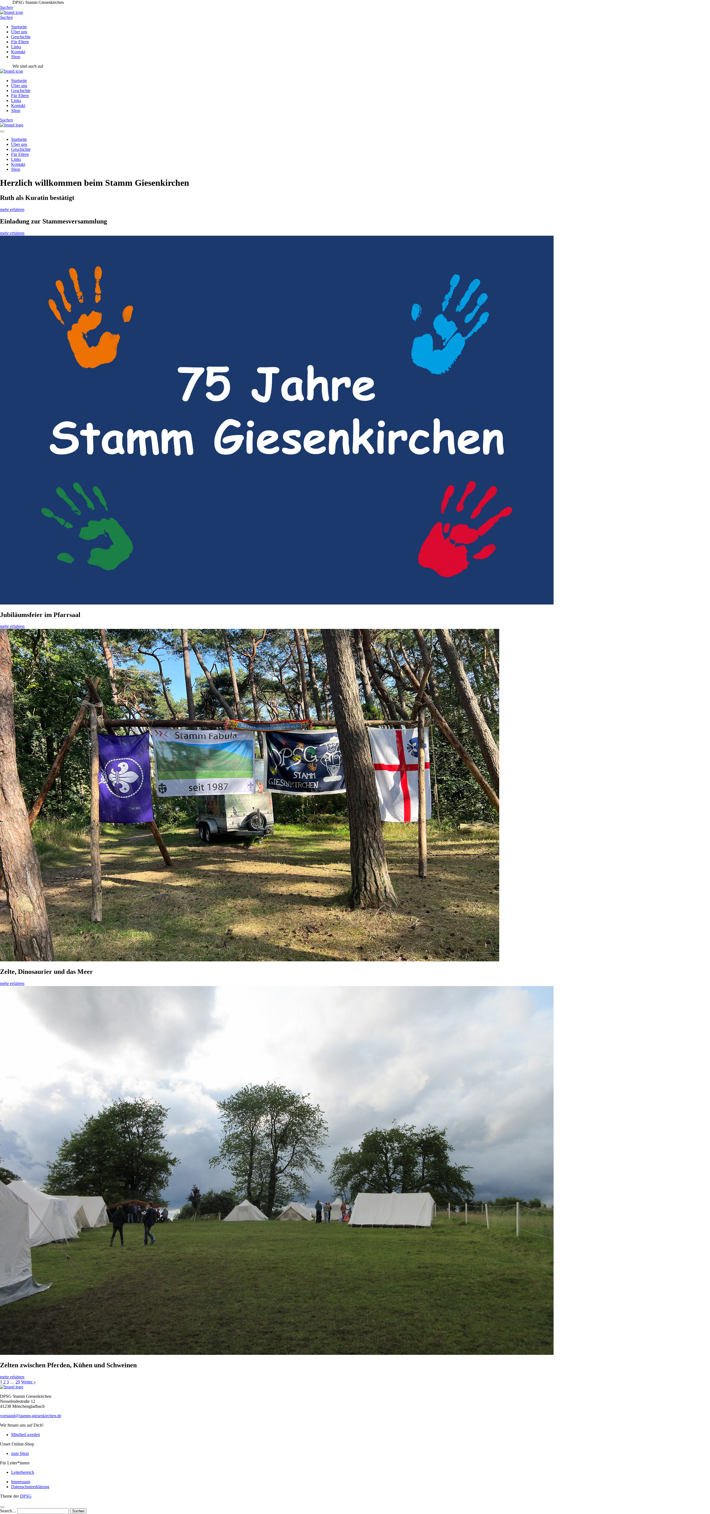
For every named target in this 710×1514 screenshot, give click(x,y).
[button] (6, 7)
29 (18, 1382)
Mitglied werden (25, 1434)
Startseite (19, 26)
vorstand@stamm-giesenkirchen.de (30, 1415)
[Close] (2, 1507)
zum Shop (20, 1453)
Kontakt (18, 51)
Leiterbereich (22, 1472)
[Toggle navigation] (2, 131)
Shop (15, 56)
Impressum (20, 1481)
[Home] (11, 125)
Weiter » (28, 1382)
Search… (8, 1510)
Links (16, 46)
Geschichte (21, 36)
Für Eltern (20, 41)
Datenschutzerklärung (30, 1486)
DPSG (26, 1496)
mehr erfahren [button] (12, 209)
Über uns (19, 31)
